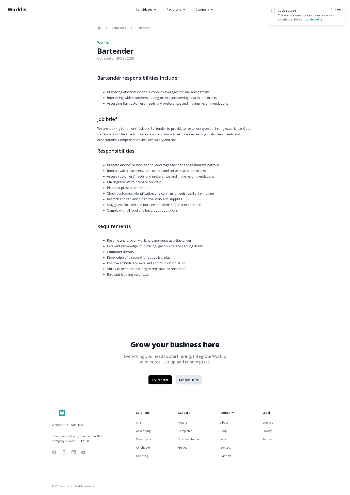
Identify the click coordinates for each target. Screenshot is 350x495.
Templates (119, 28)
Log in (337, 9)
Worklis (17, 9)
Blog (223, 431)
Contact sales (188, 380)
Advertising (143, 431)
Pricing (182, 422)
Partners (226, 456)
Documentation (188, 439)
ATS (138, 422)
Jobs (223, 439)
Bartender (143, 28)
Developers (143, 439)
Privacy (267, 431)
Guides (182, 447)
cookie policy (313, 19)
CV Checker (143, 447)
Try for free (160, 380)
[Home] (99, 28)
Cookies (267, 422)
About (224, 422)
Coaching (142, 456)
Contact (225, 447)
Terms (266, 439)
